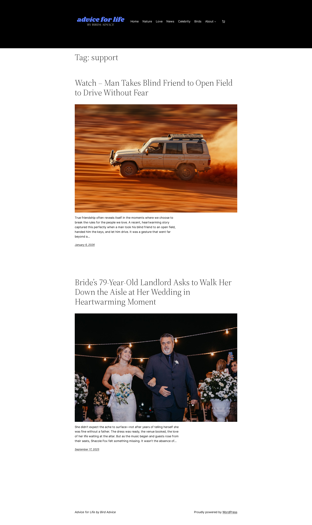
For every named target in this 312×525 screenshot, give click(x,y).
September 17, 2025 (87, 449)
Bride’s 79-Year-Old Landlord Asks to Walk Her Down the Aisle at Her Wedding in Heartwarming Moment (153, 291)
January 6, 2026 (85, 244)
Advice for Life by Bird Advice (95, 512)
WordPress (229, 512)
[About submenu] (215, 21)
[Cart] (223, 21)
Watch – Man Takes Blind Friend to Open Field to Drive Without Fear (154, 87)
